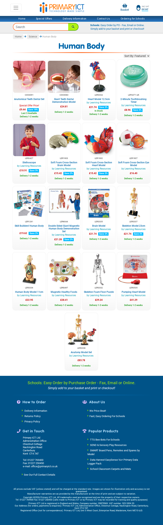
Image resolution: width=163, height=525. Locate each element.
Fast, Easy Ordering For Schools (107, 415)
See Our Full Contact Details (39, 474)
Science (33, 36)
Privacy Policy (32, 421)
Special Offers (44, 18)
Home (21, 18)
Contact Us (103, 18)
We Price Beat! (97, 410)
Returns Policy (32, 415)
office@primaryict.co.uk (44, 466)
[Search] (73, 27)
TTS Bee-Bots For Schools (105, 439)
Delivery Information (74, 18)
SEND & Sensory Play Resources (108, 445)
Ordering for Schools (133, 18)
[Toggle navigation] (15, 8)
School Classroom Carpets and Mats (110, 468)
